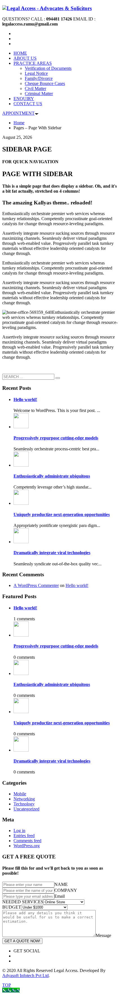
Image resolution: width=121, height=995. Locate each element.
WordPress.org (27, 845)
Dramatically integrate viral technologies (52, 552)
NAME (61, 884)
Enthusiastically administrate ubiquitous (52, 476)
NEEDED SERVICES (22, 901)
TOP (6, 985)
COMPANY (65, 890)
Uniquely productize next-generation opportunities (62, 514)
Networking (24, 798)
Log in (19, 830)
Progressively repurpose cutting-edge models (56, 438)
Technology (24, 803)
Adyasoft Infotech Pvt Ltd (25, 975)
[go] (57, 378)
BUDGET (11, 907)
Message (103, 935)
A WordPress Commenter (36, 585)
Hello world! (25, 399)
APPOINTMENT (18, 113)
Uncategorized (26, 809)
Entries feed (24, 835)
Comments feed (27, 840)
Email (59, 896)
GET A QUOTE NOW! (22, 941)
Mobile (20, 793)
